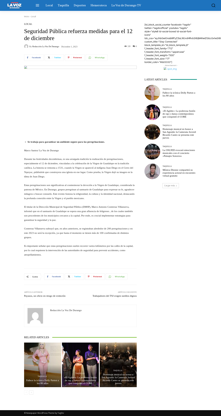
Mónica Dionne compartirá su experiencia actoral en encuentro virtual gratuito (179, 173)
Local (33, 16)
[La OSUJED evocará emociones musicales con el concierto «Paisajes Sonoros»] (152, 151)
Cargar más (169, 185)
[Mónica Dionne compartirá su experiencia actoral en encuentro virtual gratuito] (152, 171)
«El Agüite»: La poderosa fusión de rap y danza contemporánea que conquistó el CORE (80, 380)
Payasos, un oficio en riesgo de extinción (45, 296)
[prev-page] (26, 392)
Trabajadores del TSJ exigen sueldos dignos (115, 296)
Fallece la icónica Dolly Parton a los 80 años (42, 382)
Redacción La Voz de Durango (45, 46)
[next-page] (31, 392)
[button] (211, 5)
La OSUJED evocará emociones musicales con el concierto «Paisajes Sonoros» (179, 153)
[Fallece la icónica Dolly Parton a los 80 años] (42, 365)
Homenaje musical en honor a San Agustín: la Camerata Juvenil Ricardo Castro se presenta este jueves (118, 379)
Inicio (26, 16)
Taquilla (42, 376)
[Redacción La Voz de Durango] (26, 46)
